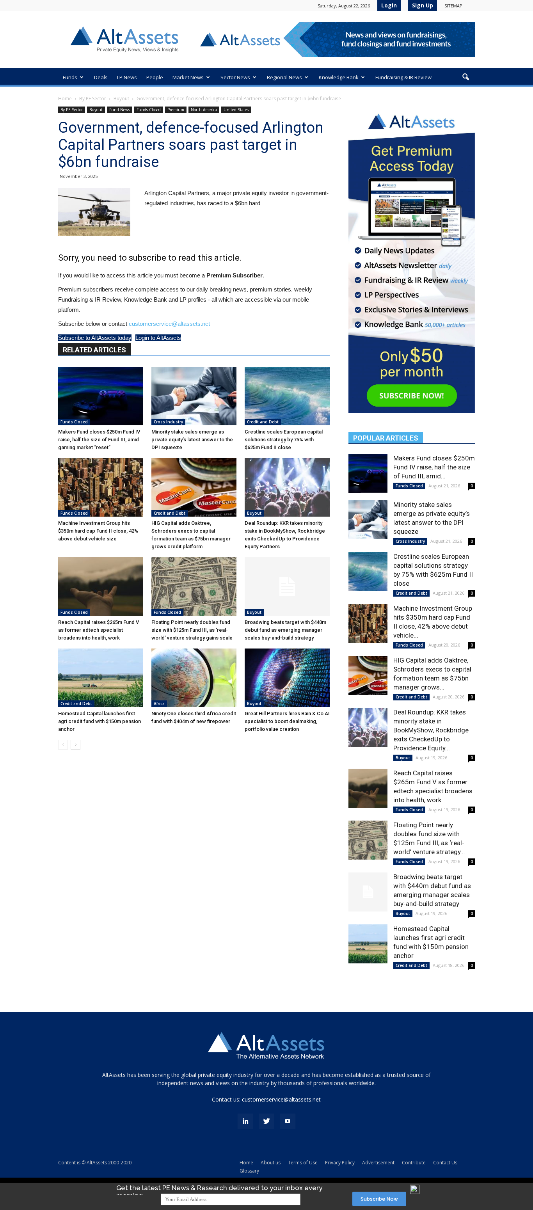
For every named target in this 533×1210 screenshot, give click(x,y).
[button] (465, 77)
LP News (127, 77)
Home (65, 98)
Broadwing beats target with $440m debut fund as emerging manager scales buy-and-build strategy (285, 630)
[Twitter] (266, 1121)
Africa (159, 703)
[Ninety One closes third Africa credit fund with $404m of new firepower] (193, 678)
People (154, 77)
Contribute (414, 1162)
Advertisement (378, 1162)
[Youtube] (287, 1121)
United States (236, 109)
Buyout (121, 98)
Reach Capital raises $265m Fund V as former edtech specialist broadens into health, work (98, 630)
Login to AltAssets (158, 337)
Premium (175, 109)
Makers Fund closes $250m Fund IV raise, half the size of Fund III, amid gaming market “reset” (99, 439)
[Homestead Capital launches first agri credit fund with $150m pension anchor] (100, 678)
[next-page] (75, 745)
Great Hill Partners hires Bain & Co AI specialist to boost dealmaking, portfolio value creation (287, 721)
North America (204, 109)
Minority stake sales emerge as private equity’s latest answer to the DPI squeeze (192, 439)
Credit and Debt (263, 422)
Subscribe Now (379, 1199)
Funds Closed (149, 109)
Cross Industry (168, 422)
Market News (188, 77)
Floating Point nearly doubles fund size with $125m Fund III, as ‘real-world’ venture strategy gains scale (192, 630)
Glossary (249, 1170)
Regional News (284, 77)
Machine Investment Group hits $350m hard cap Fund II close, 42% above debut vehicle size (98, 531)
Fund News (119, 109)
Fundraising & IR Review (403, 77)
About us (271, 1162)
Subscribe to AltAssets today (94, 337)
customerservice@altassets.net (169, 323)
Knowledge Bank (339, 77)
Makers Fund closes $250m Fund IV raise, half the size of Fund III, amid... (434, 467)
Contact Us (445, 1162)
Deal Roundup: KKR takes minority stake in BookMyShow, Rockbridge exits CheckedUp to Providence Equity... (431, 730)
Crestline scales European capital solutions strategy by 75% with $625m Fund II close (284, 439)
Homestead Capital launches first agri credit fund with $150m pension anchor (99, 721)
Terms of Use (303, 1162)
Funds (70, 77)
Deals (101, 77)
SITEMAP (453, 6)
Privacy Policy (340, 1162)
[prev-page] (63, 745)
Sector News (235, 77)
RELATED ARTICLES (94, 350)
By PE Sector (92, 98)
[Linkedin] (245, 1121)
